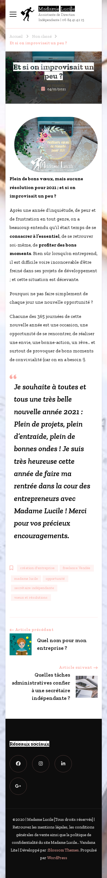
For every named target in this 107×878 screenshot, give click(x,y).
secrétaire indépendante (34, 588)
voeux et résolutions (31, 597)
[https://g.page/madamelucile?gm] (18, 786)
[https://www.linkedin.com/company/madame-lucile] (63, 763)
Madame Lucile (56, 8)
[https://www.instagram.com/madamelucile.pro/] (40, 763)
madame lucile (26, 578)
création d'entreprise (37, 568)
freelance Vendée (77, 568)
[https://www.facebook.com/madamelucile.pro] (18, 763)
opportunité (55, 578)
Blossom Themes (63, 850)
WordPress (57, 857)
